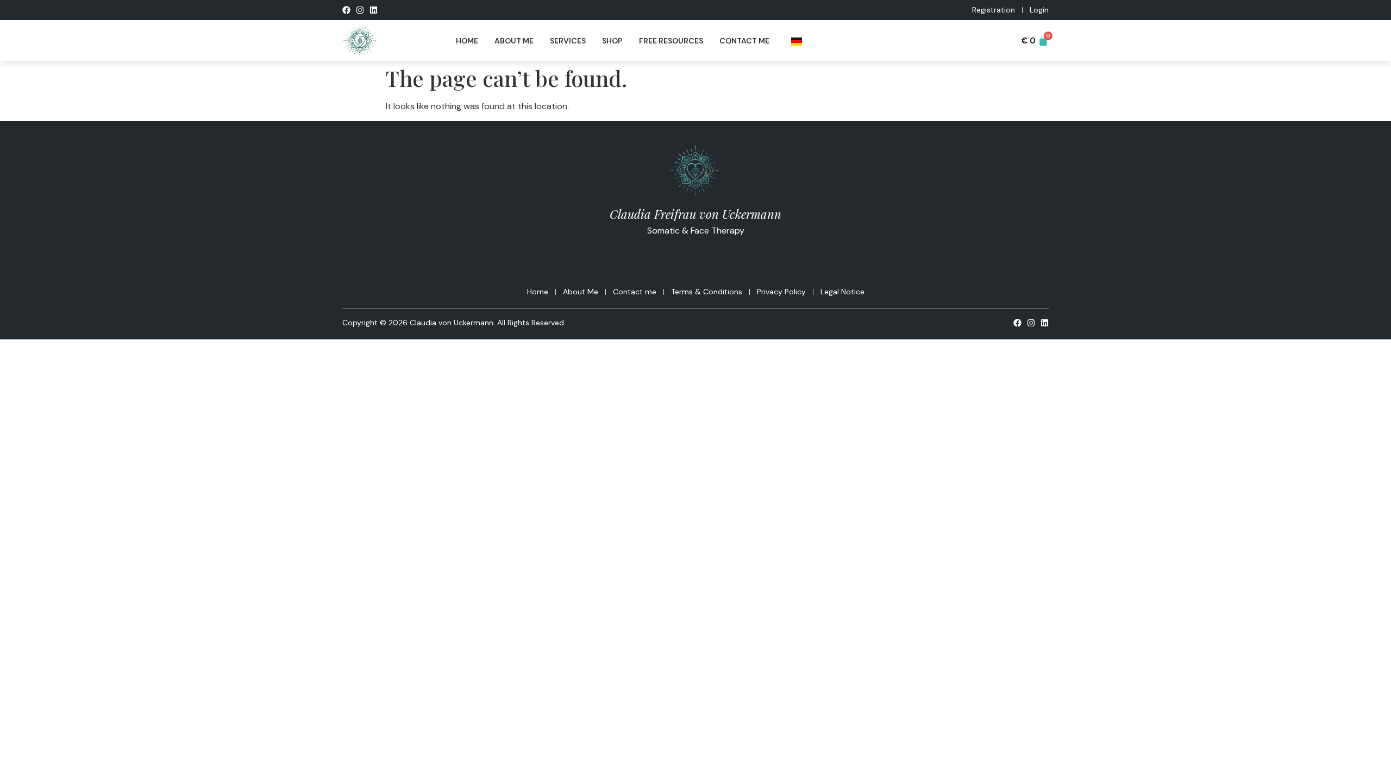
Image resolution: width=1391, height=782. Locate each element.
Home (467, 41)
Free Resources (671, 41)
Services (568, 41)
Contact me (744, 41)
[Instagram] (360, 10)
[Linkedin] (373, 10)
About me (514, 41)
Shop (612, 41)
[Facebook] (346, 10)
